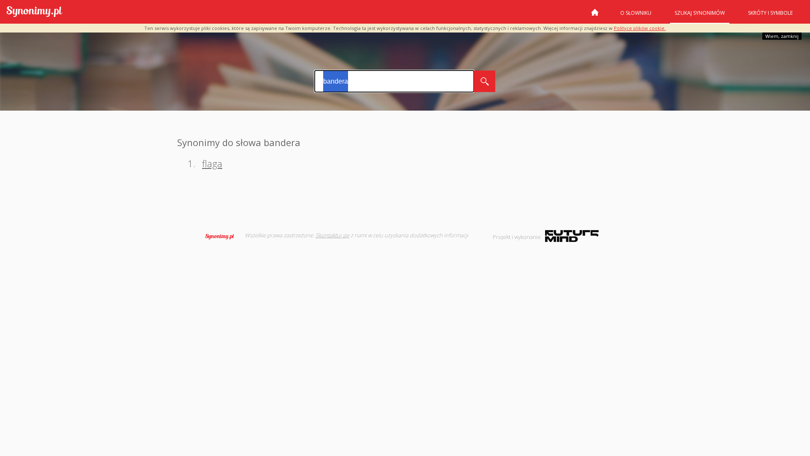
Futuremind (572, 236)
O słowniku (635, 12)
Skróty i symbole (770, 12)
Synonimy (222, 236)
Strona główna (595, 15)
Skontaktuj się (332, 235)
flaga (212, 163)
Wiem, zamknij (782, 36)
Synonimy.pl (34, 12)
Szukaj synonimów (700, 12)
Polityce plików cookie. (640, 28)
